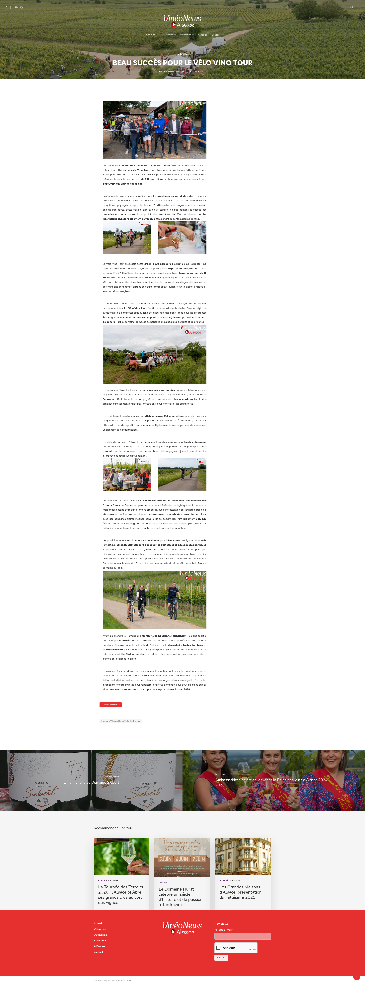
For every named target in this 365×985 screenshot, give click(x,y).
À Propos (99, 946)
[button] (359, 7)
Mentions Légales (102, 980)
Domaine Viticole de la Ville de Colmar (120, 721)
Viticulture (113, 880)
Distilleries (100, 935)
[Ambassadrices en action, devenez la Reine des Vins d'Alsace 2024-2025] (273, 780)
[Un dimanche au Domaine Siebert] (91, 780)
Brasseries (100, 940)
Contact (98, 952)
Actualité (182, 54)
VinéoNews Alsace (173, 71)
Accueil (98, 923)
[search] (352, 7)
